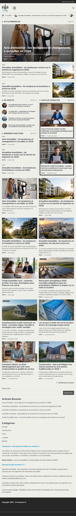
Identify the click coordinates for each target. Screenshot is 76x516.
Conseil (5, 259)
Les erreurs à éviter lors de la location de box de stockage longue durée (56, 324)
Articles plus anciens (66, 383)
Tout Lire (32, 100)
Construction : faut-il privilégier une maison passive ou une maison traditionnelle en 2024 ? (55, 366)
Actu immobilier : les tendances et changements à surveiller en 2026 (17, 140)
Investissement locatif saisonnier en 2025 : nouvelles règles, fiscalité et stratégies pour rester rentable (18, 325)
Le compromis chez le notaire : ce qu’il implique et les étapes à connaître (21, 105)
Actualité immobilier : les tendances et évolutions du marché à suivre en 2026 (56, 243)
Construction (44, 342)
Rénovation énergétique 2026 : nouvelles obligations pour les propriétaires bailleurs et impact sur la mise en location (56, 284)
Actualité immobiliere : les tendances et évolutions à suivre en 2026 (19, 169)
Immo (3, 136)
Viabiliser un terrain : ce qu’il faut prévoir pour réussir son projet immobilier (21, 119)
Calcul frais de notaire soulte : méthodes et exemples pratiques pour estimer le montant (57, 131)
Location (43, 259)
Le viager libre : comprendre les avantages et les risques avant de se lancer (22, 112)
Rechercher (6, 388)
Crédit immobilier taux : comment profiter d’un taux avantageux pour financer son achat (18, 283)
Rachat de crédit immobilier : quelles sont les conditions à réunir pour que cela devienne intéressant (22, 126)
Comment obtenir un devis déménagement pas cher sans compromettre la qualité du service (18, 366)
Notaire (44, 105)
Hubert (4, 144)
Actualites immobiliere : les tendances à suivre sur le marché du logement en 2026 (35, 15)
